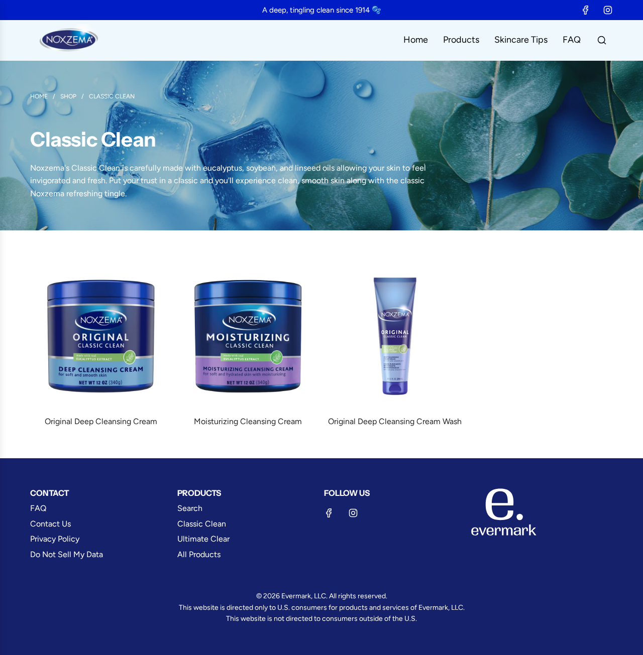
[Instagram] (608, 10)
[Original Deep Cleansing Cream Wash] (395, 337)
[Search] (602, 40)
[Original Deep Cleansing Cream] (101, 337)
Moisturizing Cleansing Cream (248, 421)
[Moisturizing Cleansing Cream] (248, 337)
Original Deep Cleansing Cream (101, 421)
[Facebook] (586, 10)
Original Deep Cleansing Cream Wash (395, 421)
